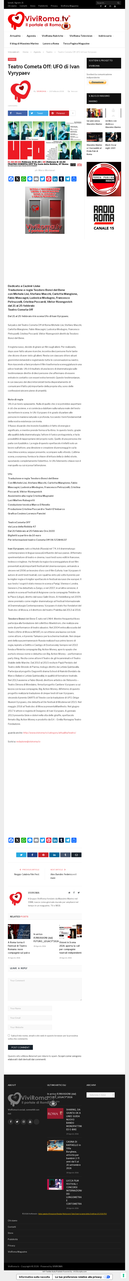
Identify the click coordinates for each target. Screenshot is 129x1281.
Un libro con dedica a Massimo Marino (113, 124)
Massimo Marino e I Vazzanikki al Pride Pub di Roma (94, 149)
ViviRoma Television (81, 35)
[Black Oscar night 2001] (113, 137)
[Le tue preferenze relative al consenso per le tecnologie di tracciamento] (123, 1275)
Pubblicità (43, 6)
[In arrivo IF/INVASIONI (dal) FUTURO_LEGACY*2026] (45, 927)
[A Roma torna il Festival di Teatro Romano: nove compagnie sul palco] (19, 931)
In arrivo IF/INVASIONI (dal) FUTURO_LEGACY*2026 (46, 937)
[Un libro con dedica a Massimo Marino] (113, 113)
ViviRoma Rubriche (52, 35)
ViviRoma (41, 91)
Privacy (54, 6)
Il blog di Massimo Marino (24, 43)
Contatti (23, 6)
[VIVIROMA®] (39, 20)
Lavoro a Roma (51, 43)
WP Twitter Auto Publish (52, 1271)
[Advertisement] (44, 258)
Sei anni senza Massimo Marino (94, 122)
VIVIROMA (57, 1266)
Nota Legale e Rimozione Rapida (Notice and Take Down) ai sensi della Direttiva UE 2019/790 (72, 1214)
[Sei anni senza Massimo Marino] (95, 113)
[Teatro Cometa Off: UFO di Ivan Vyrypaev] (45, 144)
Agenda (31, 35)
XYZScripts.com (80, 1271)
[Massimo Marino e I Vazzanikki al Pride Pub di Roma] (95, 137)
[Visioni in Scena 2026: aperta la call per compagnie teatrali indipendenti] (70, 931)
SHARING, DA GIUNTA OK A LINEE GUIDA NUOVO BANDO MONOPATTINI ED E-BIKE (74, 1119)
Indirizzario (105, 35)
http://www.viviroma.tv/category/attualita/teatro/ (49, 732)
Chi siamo (12, 6)
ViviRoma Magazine (69, 6)
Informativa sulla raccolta (34, 1276)
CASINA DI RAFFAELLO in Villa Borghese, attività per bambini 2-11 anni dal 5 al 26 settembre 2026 (73, 1155)
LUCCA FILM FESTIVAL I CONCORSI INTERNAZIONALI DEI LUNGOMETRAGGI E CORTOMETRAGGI (74, 1192)
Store (32, 6)
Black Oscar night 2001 (110, 146)
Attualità (15, 35)
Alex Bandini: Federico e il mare (63, 876)
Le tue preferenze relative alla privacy (78, 1276)
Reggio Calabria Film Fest (26, 874)
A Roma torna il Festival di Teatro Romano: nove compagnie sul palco (19, 948)
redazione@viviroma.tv (28, 741)
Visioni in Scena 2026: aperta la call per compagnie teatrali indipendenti (70, 948)
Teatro (12, 59)
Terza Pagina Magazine (76, 43)
